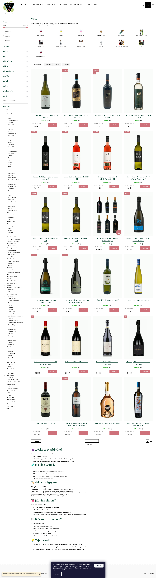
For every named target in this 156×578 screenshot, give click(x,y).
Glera (9, 204)
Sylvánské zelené (12, 210)
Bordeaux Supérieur (13, 320)
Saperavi (10, 131)
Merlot (9, 118)
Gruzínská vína (11, 399)
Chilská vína (10, 397)
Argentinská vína (11, 401)
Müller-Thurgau (12, 199)
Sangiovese (11, 144)
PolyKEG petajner (10, 406)
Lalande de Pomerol (13, 300)
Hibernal (10, 208)
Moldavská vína (11, 375)
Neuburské (10, 190)
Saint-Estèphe (12, 314)
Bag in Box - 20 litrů (12, 283)
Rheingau (10, 364)
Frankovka (10, 122)
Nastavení (57, 574)
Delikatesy (10, 265)
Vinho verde (11, 393)
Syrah (9, 149)
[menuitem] (27, 4)
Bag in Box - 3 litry (12, 281)
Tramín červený (12, 197)
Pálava (9, 182)
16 (151, 441)
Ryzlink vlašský (12, 177)
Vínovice (9, 267)
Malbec (10, 127)
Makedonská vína (12, 404)
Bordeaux (10, 296)
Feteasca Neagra (12, 151)
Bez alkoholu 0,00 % (12, 237)
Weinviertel (11, 373)
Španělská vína (11, 384)
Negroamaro (11, 160)
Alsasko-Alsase (12, 340)
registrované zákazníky (14, 573)
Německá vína (11, 362)
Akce (6, 33)
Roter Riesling (11, 206)
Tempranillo (11, 138)
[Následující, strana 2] (147, 441)
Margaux (11, 309)
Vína (7, 111)
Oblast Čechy (11, 289)
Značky (7, 408)
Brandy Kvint (11, 270)
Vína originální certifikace (13, 272)
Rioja (9, 386)
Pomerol (10, 318)
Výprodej (7, 40)
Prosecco (10, 232)
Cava (9, 228)
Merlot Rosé (11, 217)
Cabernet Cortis (12, 135)
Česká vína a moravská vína (14, 287)
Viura (9, 195)
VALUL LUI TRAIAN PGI (14, 382)
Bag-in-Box (8, 278)
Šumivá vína (10, 223)
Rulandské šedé (12, 193)
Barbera (10, 168)
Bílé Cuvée (10, 175)
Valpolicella (11, 357)
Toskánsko (10, 351)
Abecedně (66, 64)
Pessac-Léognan (12, 324)
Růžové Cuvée (11, 219)
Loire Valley (11, 333)
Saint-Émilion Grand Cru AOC (16, 316)
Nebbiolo (10, 142)
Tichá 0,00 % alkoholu (13, 241)
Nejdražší (57, 64)
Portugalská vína (11, 390)
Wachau (10, 371)
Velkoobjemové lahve (12, 248)
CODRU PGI (11, 377)
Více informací (71, 570)
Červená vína (10, 113)
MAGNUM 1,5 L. (12, 250)
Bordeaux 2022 (12, 329)
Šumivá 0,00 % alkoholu (14, 239)
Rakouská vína (11, 368)
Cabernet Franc (12, 124)
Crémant (10, 230)
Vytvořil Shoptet (150, 573)
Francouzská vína (12, 294)
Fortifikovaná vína (12, 276)
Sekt (9, 234)
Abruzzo (10, 360)
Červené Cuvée (12, 116)
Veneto (9, 349)
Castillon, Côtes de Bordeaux (15, 322)
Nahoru (37, 441)
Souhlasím (99, 565)
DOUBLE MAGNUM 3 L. (14, 252)
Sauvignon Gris (12, 186)
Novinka (7, 36)
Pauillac (11, 307)
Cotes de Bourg (12, 298)
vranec (9, 166)
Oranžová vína (11, 221)
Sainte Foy (11, 303)
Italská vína (10, 346)
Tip (6, 38)
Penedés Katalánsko (13, 388)
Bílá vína (9, 171)
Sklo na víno (11, 263)
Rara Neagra (11, 153)
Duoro (9, 395)
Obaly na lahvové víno (13, 261)
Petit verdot (11, 146)
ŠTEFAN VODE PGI (13, 379)
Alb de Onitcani (12, 201)
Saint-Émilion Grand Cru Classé (16, 327)
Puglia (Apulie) (11, 353)
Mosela (10, 366)
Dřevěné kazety (12, 245)
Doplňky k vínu (11, 259)
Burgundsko (11, 338)
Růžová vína (10, 212)
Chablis (10, 342)
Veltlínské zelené (12, 173)
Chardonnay (11, 188)
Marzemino (11, 157)
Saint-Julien (12, 311)
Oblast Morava (11, 292)
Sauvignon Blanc (12, 184)
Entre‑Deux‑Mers (12, 331)
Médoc (10, 305)
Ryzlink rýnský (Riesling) (14, 179)
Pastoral (10, 162)
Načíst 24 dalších (91, 441)
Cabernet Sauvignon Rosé (14, 215)
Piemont (10, 355)
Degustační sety (11, 243)
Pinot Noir (10, 129)
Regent (10, 164)
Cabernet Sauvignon (13, 120)
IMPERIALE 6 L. (12, 256)
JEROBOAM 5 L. (12, 254)
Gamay (10, 155)
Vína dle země (9, 285)
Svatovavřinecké (12, 133)
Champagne (11, 226)
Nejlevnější (48, 64)
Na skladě (7, 31)
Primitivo (10, 140)
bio (8, 274)
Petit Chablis (11, 344)
